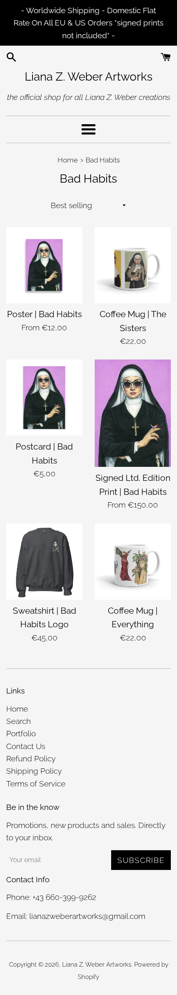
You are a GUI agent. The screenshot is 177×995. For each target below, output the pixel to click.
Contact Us (25, 746)
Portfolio (21, 733)
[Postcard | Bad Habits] (44, 397)
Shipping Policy (34, 770)
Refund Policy (31, 758)
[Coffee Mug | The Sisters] (133, 265)
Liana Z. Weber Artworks (89, 76)
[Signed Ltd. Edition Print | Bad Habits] (133, 413)
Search (18, 721)
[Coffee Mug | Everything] (133, 562)
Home (17, 708)
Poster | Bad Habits (44, 314)
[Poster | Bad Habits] (44, 265)
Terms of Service (35, 783)
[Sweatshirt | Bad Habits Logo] (44, 562)
